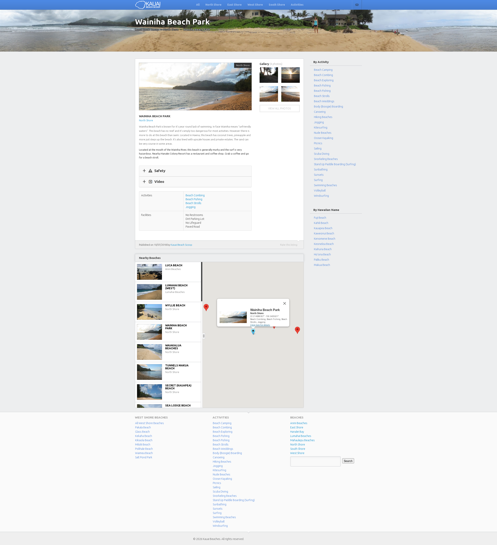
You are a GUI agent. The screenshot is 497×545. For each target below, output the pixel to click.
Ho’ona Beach (322, 254)
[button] (206, 307)
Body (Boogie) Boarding (328, 106)
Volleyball (320, 190)
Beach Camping (222, 423)
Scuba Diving (321, 153)
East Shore (234, 4)
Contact (357, 5)
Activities (297, 4)
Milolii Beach (142, 444)
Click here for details (260, 325)
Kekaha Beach (143, 436)
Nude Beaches (322, 132)
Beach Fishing (194, 199)
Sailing (317, 148)
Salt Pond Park (143, 457)
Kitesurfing (320, 127)
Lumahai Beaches (300, 436)
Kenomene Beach (324, 238)
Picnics (318, 143)
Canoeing (320, 111)
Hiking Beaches (323, 117)
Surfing (318, 180)
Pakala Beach (143, 427)
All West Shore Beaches (149, 423)
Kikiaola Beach (143, 440)
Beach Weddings (324, 101)
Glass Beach (142, 431)
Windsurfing (321, 195)
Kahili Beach (321, 222)
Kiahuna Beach (323, 249)
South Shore (277, 4)
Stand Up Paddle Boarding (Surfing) (335, 164)
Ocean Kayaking (323, 138)
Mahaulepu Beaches (302, 440)
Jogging (190, 207)
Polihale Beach (144, 448)
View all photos (279, 108)
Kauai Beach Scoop (147, 29)
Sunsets (319, 174)
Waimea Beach (144, 453)
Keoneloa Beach (324, 243)
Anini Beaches (298, 423)
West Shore (255, 4)
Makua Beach (322, 264)
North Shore (213, 4)
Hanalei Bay (297, 431)
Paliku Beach (321, 259)
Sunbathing (321, 169)
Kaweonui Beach (324, 233)
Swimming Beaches (325, 185)
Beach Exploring (324, 80)
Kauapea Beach (323, 228)
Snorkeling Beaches (326, 159)
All (198, 4)
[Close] (284, 303)
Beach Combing (195, 195)
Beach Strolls (193, 203)
